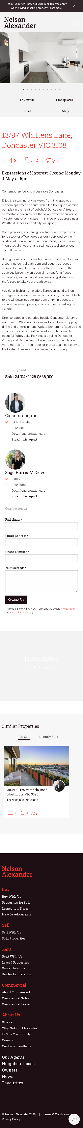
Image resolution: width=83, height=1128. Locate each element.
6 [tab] (44, 90)
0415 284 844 (21, 422)
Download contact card (29, 433)
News (7, 1076)
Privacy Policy (67, 608)
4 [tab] (35, 90)
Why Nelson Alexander (19, 1028)
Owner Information (17, 968)
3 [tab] (31, 90)
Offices (7, 1022)
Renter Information (17, 974)
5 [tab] (39, 90)
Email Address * (16, 536)
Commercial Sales (15, 998)
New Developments (16, 914)
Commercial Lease (16, 1004)
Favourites (12, 1082)
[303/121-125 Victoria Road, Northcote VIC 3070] (36, 782)
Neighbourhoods (18, 1063)
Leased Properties (15, 962)
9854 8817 (19, 428)
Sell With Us (11, 932)
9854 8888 (19, 485)
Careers (7, 1040)
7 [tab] (48, 90)
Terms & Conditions (56, 1114)
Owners (10, 1070)
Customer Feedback (16, 1046)
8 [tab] (52, 90)
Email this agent (24, 439)
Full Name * (14, 519)
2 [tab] (27, 90)
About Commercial (16, 992)
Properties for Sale (16, 902)
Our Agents (13, 1057)
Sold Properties (13, 938)
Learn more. (55, 7)
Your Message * (15, 568)
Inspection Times (15, 908)
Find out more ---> (41, 667)
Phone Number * (17, 552)
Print (27, 111)
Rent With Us (12, 956)
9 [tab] (56, 90)
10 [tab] (60, 90)
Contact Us (16, 599)
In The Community (16, 1034)
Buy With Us (11, 896)
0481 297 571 (20, 479)
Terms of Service (18, 612)
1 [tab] (23, 90)
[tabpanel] (41, 57)
